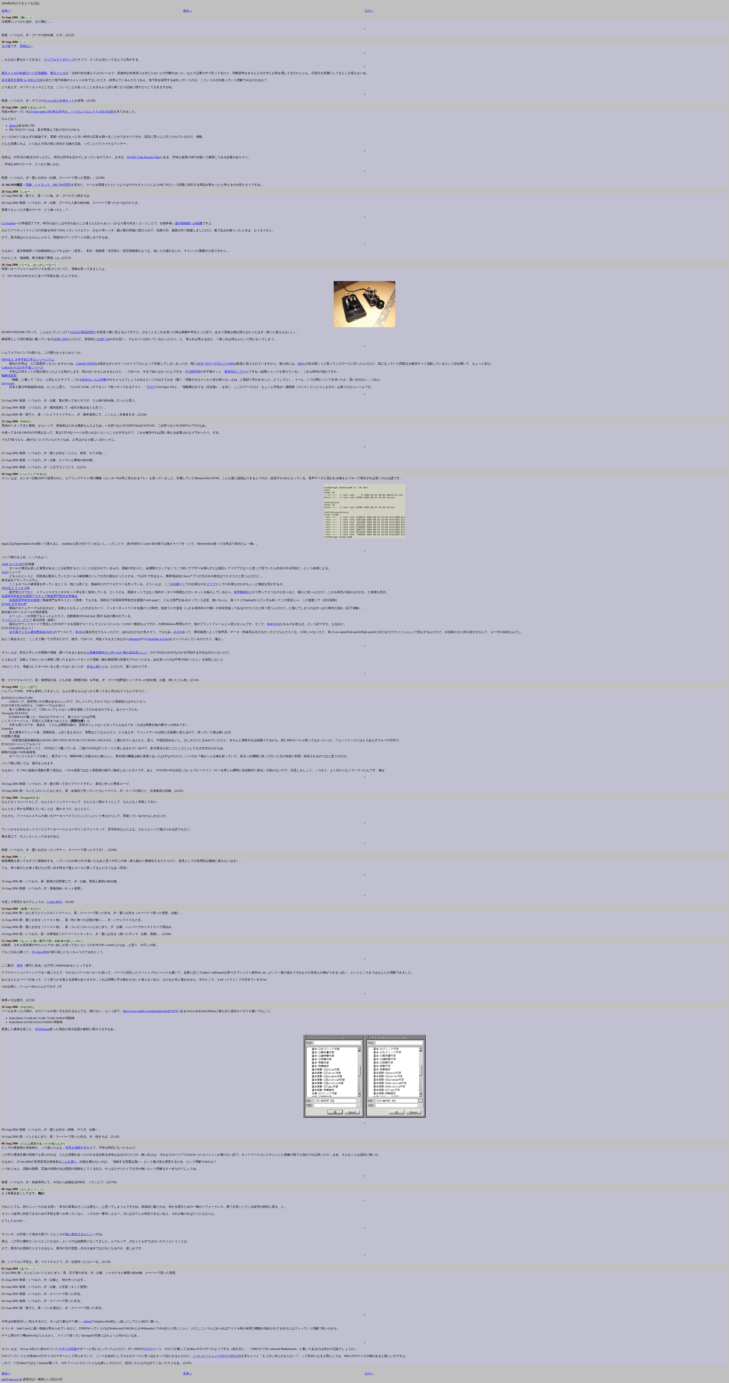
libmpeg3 (134, 639)
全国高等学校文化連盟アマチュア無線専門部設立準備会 (39, 596)
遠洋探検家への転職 (188, 223)
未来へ (6, 10)
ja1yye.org (8, 383)
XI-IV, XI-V (204, 363)
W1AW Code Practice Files (143, 157)
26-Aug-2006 (10, 264)
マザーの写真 (67, 1349)
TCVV (151, 387)
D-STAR (179, 632)
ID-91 (79, 632)
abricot (88, 1321)
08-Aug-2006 (10, 1143)
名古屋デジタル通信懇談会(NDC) (31, 632)
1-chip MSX (54, 901)
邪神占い (26, 46)
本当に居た (94, 666)
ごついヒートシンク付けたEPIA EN (217, 1356)
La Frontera (9, 223)
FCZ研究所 (192, 371)
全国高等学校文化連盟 (24, 600)
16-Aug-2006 (10, 856)
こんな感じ (69, 1161)
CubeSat (81, 363)
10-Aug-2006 (10, 1006)
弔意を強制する (76, 1147)
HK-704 (105, 339)
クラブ (211, 584)
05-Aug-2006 (40, 952)
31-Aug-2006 (10, 17)
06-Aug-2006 (10, 1189)
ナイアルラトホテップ (59, 59)
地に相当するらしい (79, 1234)
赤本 (20, 965)
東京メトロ (57, 73)
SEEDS (91, 363)
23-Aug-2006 (10, 421)
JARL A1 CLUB (12, 564)
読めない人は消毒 (94, 379)
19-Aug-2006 (10, 686)
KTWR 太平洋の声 (14, 604)
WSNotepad (42, 1029)
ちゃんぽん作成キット (59, 100)
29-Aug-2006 (10, 107)
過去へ (187, 10)
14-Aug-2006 (10, 908)
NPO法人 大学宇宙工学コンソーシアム (28, 359)
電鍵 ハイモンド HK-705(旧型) (48, 184)
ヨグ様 (6, 46)
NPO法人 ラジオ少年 (16, 588)
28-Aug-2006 (10, 191)
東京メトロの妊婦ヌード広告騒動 (24, 73)
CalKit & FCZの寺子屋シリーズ (22, 367)
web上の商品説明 (81, 332)
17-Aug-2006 (10, 797)
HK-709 (61, 339)
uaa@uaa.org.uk (12, 1379)
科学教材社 (241, 592)
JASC (5, 572)
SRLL (301, 363)
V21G (148, 1349)
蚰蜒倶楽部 (9, 375)
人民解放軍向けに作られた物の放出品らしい (117, 652)
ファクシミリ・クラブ (17, 620)
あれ (12, 125)
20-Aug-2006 (10, 474)
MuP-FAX (273, 624)
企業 (176, 584)
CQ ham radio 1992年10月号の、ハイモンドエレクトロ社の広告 (71, 111)
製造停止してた (235, 371)
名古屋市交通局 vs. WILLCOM (22, 80)
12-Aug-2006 (10, 940)
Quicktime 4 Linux (157, 639)
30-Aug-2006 (10, 41)
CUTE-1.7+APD (223, 363)
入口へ (369, 10)
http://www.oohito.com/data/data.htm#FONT (150, 1011)
